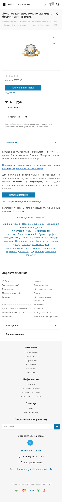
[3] (12, 76)
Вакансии (31, 364)
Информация (31, 379)
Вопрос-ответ (31, 412)
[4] (15, 76)
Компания (31, 347)
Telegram (30, 443)
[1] (6, 76)
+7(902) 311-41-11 (32, 456)
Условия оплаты (31, 388)
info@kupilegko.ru (33, 462)
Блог (31, 408)
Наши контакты (31, 450)
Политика (31, 372)
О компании (31, 352)
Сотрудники (31, 360)
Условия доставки (31, 392)
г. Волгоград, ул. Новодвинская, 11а (33, 469)
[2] (9, 76)
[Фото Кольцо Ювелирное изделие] (31, 49)
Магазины (31, 368)
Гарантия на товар (31, 396)
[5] (17, 76)
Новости (31, 356)
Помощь (31, 384)
